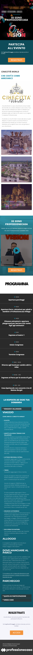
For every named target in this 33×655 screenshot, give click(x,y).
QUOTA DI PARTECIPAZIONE (15, 596)
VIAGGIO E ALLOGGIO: (13, 409)
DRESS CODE (9, 600)
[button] (16, 409)
